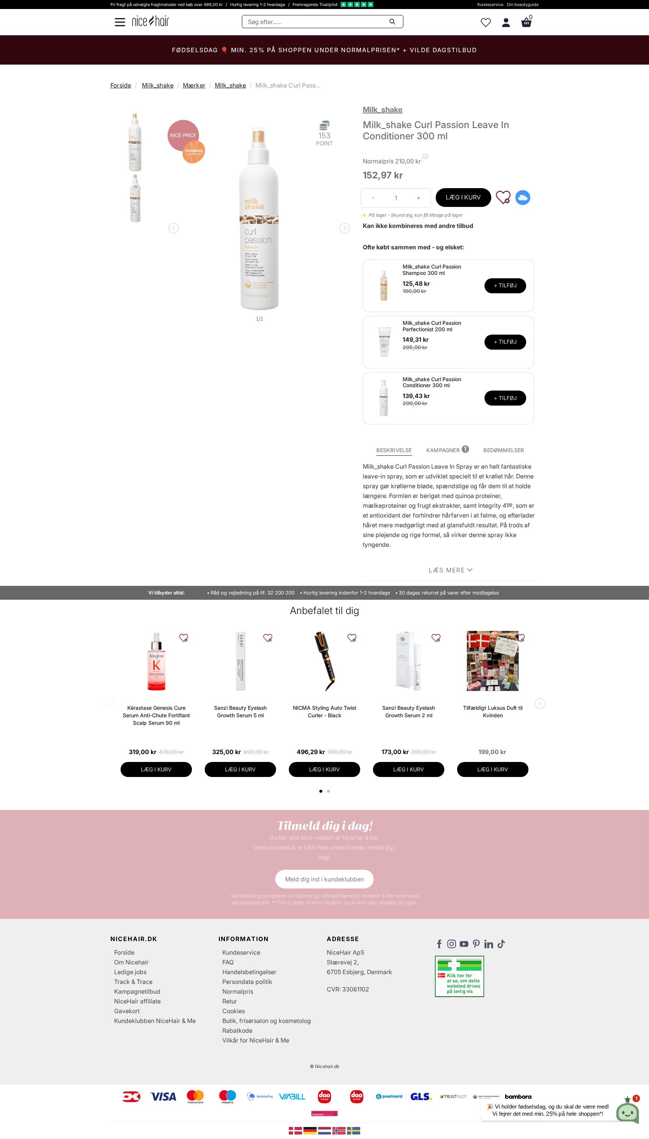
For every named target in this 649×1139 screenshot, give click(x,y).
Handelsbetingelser (249, 972)
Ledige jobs (130, 972)
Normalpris (237, 991)
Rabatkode (237, 1030)
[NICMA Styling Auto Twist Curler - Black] (324, 661)
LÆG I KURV (463, 197)
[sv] (353, 1130)
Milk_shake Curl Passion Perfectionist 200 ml (432, 326)
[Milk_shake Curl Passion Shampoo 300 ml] (384, 285)
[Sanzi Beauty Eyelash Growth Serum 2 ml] (408, 661)
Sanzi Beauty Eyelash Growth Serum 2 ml (408, 711)
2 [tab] (329, 791)
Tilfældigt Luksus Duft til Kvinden (492, 711)
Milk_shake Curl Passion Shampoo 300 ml (432, 269)
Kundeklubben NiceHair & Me (155, 1020)
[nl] (325, 1130)
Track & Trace (133, 981)
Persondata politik (247, 981)
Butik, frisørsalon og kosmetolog (266, 1020)
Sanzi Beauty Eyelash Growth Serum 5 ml (240, 711)
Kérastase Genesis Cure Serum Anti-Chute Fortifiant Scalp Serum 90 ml (156, 715)
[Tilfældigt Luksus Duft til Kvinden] (492, 661)
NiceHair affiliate (137, 1001)
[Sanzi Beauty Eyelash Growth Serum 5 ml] (240, 661)
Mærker (194, 85)
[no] (339, 1130)
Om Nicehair (131, 962)
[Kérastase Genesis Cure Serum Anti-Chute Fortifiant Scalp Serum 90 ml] (156, 661)
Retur (229, 1001)
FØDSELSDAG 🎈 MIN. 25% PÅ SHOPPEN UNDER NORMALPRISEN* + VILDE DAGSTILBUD (324, 50)
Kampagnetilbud (137, 991)
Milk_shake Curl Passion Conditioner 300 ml (432, 382)
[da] (296, 1130)
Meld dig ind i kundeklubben (324, 879)
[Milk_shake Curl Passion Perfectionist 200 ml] (384, 341)
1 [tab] (321, 791)
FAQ (228, 962)
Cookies (233, 1011)
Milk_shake (158, 85)
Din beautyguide (523, 4)
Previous (175, 229)
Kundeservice (490, 4)
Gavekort (127, 1011)
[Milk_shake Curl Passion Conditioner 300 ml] (384, 397)
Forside (120, 85)
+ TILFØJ (505, 285)
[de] (310, 1130)
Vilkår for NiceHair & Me (255, 1040)
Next (343, 229)
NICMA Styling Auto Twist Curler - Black (324, 711)
